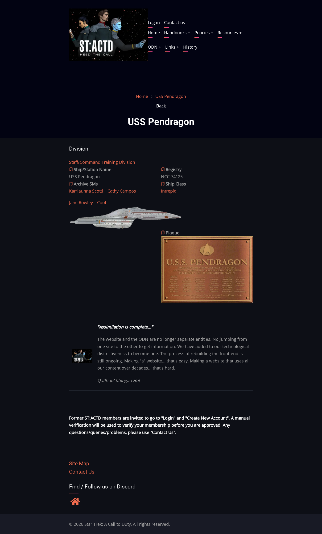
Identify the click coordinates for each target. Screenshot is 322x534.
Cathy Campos (121, 191)
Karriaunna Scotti (86, 191)
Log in (154, 22)
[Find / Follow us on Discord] (75, 502)
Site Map (79, 464)
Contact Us (81, 472)
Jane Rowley (81, 202)
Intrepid (169, 191)
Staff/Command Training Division (102, 162)
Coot (101, 202)
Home (154, 32)
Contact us (174, 22)
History (190, 47)
